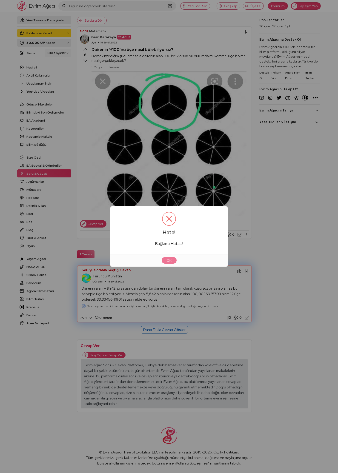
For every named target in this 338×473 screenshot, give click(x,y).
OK (169, 260)
